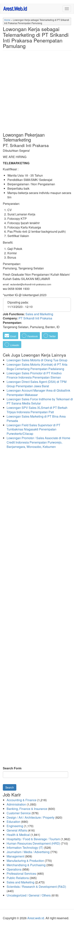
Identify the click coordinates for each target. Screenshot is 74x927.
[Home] (15, 8)
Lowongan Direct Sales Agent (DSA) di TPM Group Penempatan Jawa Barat (36, 383)
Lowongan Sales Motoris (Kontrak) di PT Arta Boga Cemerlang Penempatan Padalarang (37, 366)
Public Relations (18, 878)
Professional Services (21, 873)
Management (15, 856)
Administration (16, 804)
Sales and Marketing (39, 314)
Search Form (12, 768)
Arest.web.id (35, 918)
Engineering (15, 826)
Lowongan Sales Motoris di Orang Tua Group (37, 360)
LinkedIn (14, 345)
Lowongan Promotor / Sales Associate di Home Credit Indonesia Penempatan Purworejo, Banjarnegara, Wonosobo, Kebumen (38, 442)
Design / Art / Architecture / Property (30, 817)
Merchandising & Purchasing (26, 865)
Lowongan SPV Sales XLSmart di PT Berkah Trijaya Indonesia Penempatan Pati (37, 409)
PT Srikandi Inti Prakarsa (35, 318)
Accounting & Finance (21, 800)
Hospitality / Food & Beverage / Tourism (33, 839)
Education (13, 821)
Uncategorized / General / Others (29, 895)
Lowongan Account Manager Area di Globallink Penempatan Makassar (38, 392)
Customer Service (19, 813)
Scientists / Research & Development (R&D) (36, 886)
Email (13, 336)
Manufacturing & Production (25, 860)
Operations (14, 869)
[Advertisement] (37, 94)
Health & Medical (18, 834)
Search (9, 787)
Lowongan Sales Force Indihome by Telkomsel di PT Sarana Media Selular (40, 401)
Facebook (32, 336)
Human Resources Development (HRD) (33, 843)
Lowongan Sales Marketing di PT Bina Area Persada (36, 418)
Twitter (52, 336)
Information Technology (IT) (25, 847)
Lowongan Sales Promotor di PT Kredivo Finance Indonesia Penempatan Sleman (34, 375)
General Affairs (17, 830)
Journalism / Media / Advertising (28, 852)
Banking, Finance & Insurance (27, 809)
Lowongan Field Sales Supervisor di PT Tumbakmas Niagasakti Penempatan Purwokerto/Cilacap (33, 429)
